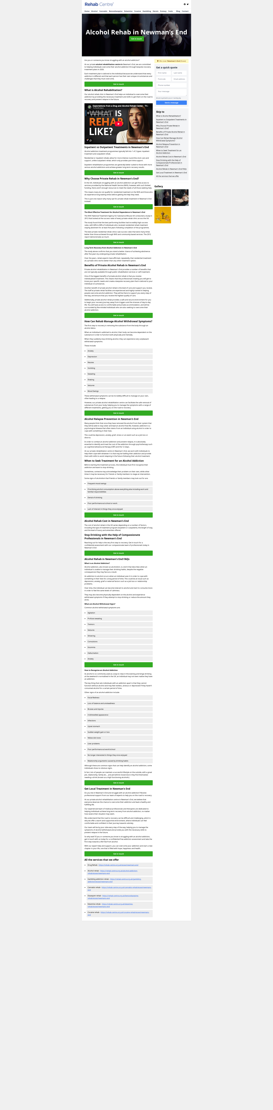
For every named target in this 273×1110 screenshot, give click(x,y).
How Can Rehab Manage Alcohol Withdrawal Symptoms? (169, 139)
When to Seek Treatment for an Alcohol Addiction (168, 151)
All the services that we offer (167, 176)
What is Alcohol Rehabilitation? (168, 116)
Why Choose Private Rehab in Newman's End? (168, 127)
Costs (170, 11)
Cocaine (137, 11)
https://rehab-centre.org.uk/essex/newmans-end (118, 865)
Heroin (155, 11)
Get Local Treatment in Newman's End (171, 172)
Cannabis (103, 11)
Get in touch (136, 39)
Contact (185, 11)
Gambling (147, 11)
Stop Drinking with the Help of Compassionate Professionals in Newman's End (169, 162)
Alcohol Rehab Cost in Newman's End (171, 156)
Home (86, 11)
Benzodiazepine (115, 11)
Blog (178, 11)
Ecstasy (163, 11)
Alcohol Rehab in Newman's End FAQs (171, 169)
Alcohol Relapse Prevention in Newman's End (168, 145)
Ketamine (128, 11)
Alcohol (94, 11)
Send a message (171, 103)
